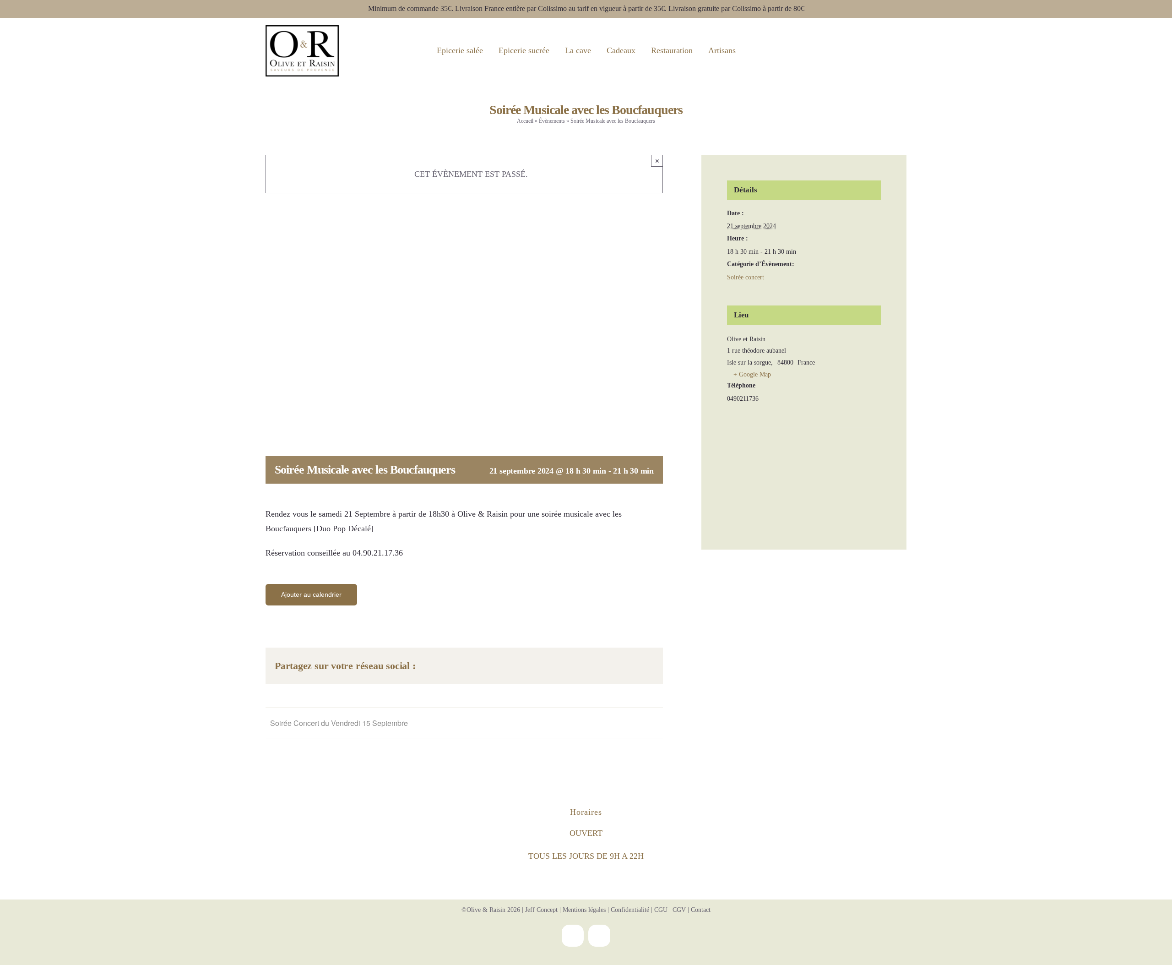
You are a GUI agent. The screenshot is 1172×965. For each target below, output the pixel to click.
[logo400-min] (302, 29)
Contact (701, 909)
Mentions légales (584, 909)
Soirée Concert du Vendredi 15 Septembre (339, 723)
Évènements (552, 121)
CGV (679, 909)
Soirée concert (745, 277)
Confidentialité (630, 909)
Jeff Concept (541, 909)
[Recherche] (860, 50)
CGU (660, 909)
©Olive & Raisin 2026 (490, 909)
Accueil (525, 121)
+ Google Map (752, 374)
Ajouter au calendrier (311, 594)
